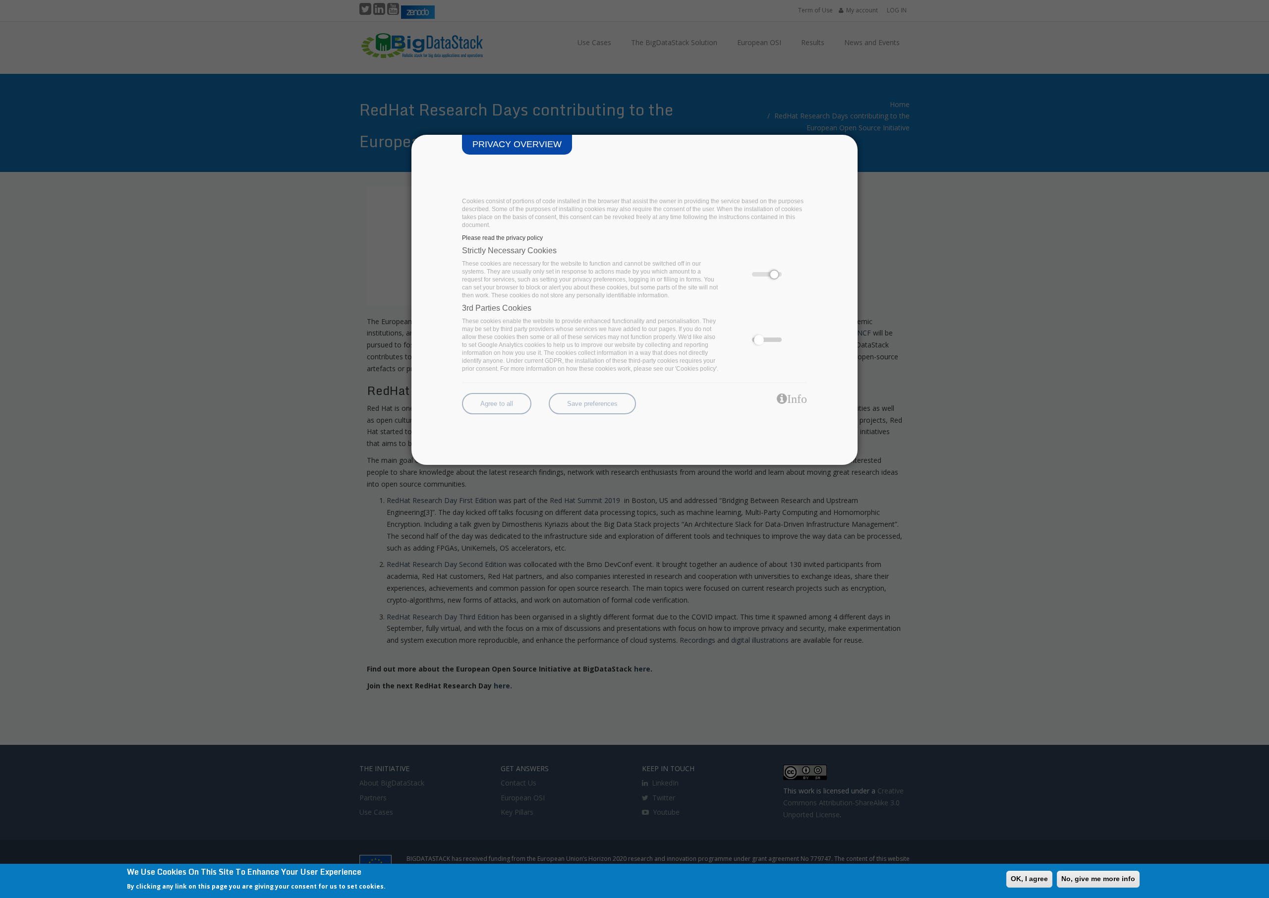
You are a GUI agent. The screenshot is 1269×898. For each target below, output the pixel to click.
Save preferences (592, 403)
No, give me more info (1098, 879)
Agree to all (496, 403)
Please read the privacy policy (502, 237)
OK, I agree (1029, 879)
